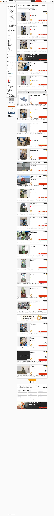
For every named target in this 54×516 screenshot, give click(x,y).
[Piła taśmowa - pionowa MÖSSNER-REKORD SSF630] (23, 30)
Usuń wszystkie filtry (34, 9)
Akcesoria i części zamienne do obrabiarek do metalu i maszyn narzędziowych (12, 25)
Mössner (9, 39)
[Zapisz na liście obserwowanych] (46, 13)
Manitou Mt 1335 (30, 396)
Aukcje (9, 91)
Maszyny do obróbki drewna (11, 31)
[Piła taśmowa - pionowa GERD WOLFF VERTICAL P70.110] (23, 99)
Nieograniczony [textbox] (9, 76)
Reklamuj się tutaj (11, 514)
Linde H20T (19, 397)
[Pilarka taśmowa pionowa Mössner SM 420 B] (23, 249)
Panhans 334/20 (40, 396)
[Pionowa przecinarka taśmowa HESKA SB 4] (23, 263)
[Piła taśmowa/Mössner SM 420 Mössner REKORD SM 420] (23, 127)
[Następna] (46, 90)
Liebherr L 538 (19, 394)
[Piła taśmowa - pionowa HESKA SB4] (23, 207)
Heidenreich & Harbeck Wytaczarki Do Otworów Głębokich (26, 393)
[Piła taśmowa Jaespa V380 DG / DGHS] (23, 113)
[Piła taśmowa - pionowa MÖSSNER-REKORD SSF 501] (23, 44)
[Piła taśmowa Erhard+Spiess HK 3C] (23, 235)
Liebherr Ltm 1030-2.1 (21, 396)
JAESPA (9, 40)
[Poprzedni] (45, 90)
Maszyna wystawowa (10, 86)
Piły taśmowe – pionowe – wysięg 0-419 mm (13, 9)
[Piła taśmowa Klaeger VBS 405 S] (23, 327)
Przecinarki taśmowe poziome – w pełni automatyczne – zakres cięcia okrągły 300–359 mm (12, 19)
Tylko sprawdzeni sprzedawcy (12, 96)
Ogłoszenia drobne (10, 90)
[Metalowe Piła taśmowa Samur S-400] (23, 370)
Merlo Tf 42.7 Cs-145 (40, 391)
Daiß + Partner (10, 44)
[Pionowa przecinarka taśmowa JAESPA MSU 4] (23, 277)
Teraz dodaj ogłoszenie (43, 59)
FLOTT (9, 49)
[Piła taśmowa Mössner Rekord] (23, 193)
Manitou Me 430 (30, 394)
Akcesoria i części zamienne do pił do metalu (12, 11)
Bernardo (9, 47)
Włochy (10, 81)
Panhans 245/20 (40, 394)
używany (9, 87)
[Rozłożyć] (32, 24)
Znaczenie (43, 5)
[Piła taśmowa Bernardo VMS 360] (23, 341)
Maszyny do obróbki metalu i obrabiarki (11, 7)
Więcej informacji (44, 318)
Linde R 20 (29, 391)
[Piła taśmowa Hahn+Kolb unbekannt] (23, 292)
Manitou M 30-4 (30, 393)
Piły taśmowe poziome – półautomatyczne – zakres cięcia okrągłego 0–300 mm (13, 15)
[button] (53, 1)
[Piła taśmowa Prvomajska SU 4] (23, 16)
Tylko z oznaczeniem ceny (11, 60)
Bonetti (9, 48)
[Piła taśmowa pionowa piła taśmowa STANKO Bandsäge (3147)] (23, 166)
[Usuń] (28, 7)
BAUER (9, 43)
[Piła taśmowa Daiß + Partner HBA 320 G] (23, 154)
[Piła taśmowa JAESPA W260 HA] (23, 66)
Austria (10, 79)
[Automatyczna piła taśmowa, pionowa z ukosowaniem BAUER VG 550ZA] (23, 305)
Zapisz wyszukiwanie (32, 379)
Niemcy (10, 77)
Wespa (9, 46)
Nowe (9, 85)
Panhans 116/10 (40, 393)
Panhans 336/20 (40, 397)
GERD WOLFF (10, 50)
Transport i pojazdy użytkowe (11, 29)
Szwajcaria (10, 80)
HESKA (9, 41)
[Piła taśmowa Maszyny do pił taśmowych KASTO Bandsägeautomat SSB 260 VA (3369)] (23, 180)
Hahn (9, 51)
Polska (11, 73)
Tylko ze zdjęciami (10, 94)
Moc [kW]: (8, 64)
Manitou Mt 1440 (30, 397)
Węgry (10, 78)
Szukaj (33, 1)
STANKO (9, 45)
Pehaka (9, 42)
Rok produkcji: (8, 61)
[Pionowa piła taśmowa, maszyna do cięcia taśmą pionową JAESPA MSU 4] (23, 221)
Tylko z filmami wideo (11, 95)
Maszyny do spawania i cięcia (12, 27)
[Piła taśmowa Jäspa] (23, 141)
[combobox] (11, 76)
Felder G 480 (19, 391)
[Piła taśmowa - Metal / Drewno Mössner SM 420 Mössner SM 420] (23, 80)
